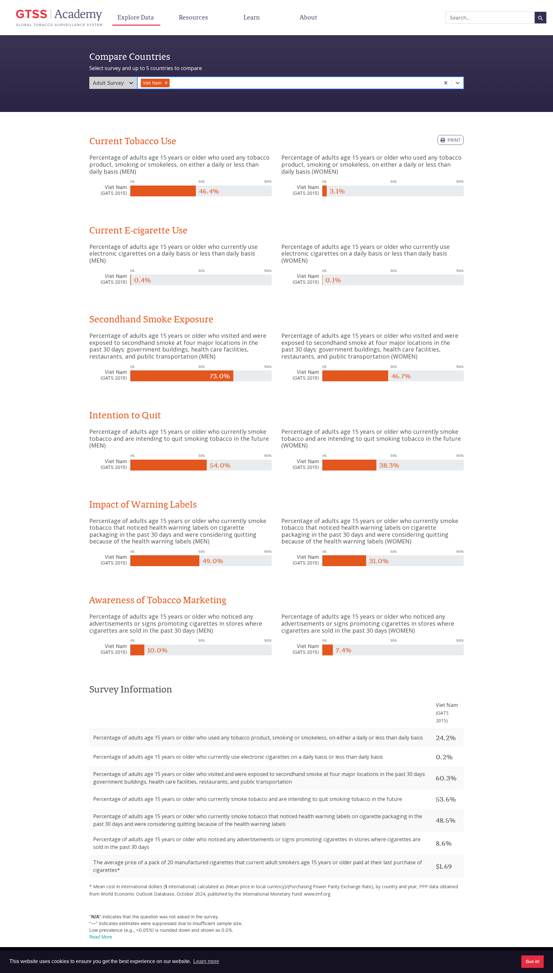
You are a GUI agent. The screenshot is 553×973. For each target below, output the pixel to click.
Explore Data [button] (136, 17)
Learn (252, 17)
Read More (100, 936)
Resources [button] (194, 17)
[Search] (540, 18)
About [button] (309, 17)
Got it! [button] (533, 961)
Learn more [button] (206, 961)
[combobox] (489, 18)
